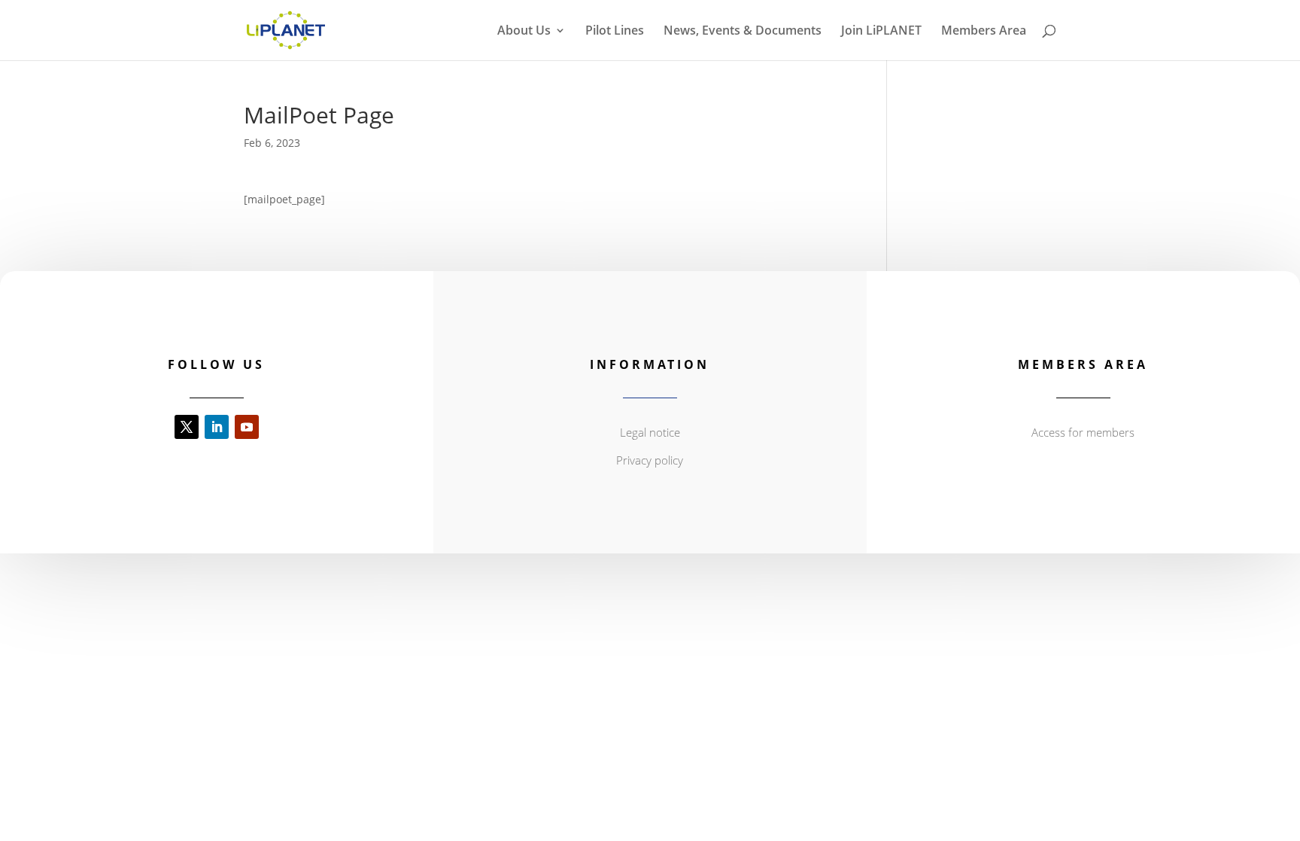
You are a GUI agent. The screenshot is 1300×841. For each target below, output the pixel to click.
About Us (524, 31)
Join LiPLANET (881, 31)
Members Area (983, 31)
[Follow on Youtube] (247, 427)
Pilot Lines (614, 31)
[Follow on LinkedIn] (217, 427)
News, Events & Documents (743, 31)
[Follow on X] (187, 427)
